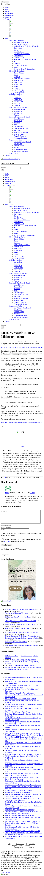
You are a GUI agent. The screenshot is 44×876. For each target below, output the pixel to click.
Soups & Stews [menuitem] (19, 134)
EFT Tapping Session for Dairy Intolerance (19, 693)
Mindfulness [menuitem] (18, 113)
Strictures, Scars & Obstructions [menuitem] (24, 69)
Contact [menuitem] (7, 155)
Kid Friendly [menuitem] (18, 130)
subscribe (7, 541)
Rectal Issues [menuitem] (18, 82)
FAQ (9, 844)
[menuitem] (11, 23)
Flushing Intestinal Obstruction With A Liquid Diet (22, 632)
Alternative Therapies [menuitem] (21, 44)
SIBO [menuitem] (16, 67)
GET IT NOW (15, 588)
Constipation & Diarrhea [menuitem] (22, 54)
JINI (4, 477)
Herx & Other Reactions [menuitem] (22, 79)
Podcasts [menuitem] (17, 63)
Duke (7, 493)
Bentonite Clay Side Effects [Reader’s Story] (20, 810)
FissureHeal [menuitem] (18, 100)
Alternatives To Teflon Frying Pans (17, 628)
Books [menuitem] (7, 11)
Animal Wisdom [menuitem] (19, 109)
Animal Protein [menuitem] (19, 119)
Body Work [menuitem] (18, 48)
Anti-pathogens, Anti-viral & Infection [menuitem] (26, 46)
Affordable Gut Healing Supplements (17, 792)
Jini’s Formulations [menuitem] (15, 94)
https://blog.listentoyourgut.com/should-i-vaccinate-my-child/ (21, 423)
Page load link (5, 872)
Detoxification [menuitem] (18, 56)
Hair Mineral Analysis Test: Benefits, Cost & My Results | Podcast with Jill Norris (21, 774)
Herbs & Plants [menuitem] (19, 146)
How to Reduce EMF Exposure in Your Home (21, 737)
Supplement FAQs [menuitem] (15, 140)
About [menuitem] (7, 9)
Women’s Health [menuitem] (19, 92)
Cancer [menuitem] (16, 50)
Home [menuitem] (7, 8)
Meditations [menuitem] (18, 111)
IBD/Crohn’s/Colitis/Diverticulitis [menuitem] (25, 59)
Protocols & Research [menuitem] (16, 40)
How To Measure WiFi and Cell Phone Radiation (21, 646)
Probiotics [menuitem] (17, 147)
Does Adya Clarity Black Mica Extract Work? (20, 624)
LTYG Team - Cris (11, 656)
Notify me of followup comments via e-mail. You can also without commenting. (21, 540)
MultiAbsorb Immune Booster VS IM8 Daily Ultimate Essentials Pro (23, 668)
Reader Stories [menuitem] (14, 153)
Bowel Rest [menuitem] (18, 121)
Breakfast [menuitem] (17, 123)
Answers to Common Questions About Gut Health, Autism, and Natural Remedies (22, 799)
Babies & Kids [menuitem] (19, 73)
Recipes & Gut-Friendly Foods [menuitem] (19, 117)
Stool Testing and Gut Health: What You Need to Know (24, 735)
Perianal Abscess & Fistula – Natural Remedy (20, 609)
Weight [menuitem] (16, 88)
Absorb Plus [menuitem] (18, 96)
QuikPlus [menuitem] (17, 105)
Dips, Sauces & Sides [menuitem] (21, 128)
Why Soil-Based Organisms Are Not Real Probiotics (22, 754)
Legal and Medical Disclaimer (21, 846)
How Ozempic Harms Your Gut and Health (19, 767)
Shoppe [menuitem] (7, 19)
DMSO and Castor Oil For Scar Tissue (18, 617)
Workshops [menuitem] (9, 13)
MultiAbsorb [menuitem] (18, 103)
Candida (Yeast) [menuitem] (19, 52)
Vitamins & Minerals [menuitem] (21, 151)
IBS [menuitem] (15, 61)
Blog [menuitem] (6, 38)
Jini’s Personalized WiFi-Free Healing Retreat (20, 699)
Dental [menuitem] (16, 75)
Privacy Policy (18, 847)
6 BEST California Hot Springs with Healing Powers (23, 785)
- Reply (32, 493)
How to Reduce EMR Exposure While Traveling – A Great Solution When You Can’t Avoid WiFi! (23, 795)
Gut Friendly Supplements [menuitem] (22, 142)
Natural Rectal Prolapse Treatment (16, 613)
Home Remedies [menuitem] (10, 17)
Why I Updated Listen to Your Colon (17, 712)
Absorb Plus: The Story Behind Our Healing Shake (22, 831)
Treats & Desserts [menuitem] (20, 136)
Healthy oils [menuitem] (18, 144)
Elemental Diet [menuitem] (10, 15)
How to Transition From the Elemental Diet (19, 815)
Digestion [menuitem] (17, 77)
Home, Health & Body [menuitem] (17, 71)
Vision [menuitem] (16, 86)
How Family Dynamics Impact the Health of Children (23, 733)
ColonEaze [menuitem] (17, 98)
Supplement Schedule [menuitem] (21, 149)
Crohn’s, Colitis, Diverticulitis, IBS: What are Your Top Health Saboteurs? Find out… (23, 833)
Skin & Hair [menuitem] (18, 84)
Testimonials (20, 844)
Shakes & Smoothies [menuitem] (21, 132)
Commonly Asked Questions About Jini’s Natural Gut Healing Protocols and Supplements (23, 812)
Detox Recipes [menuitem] (19, 126)
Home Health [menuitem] (18, 80)
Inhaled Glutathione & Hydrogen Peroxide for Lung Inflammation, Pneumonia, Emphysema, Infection (22, 637)
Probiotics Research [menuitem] (20, 65)
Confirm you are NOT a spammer (14, 549)
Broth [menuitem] (16, 124)
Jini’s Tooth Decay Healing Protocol (24, 660)
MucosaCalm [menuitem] (18, 102)
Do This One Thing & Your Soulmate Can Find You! (23, 821)
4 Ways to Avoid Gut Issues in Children (18, 790)
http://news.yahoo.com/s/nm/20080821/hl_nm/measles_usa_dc (22, 347)
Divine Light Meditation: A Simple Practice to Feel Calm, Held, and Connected (22, 778)
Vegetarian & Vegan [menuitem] (20, 138)
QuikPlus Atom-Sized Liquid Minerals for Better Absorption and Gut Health (21, 686)
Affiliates (32, 844)
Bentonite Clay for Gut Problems (16, 642)
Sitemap (31, 847)
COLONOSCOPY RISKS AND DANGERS (20, 621)
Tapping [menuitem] (16, 115)
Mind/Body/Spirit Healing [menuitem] (18, 107)
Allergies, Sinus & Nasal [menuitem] (22, 42)
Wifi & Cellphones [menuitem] (20, 90)
